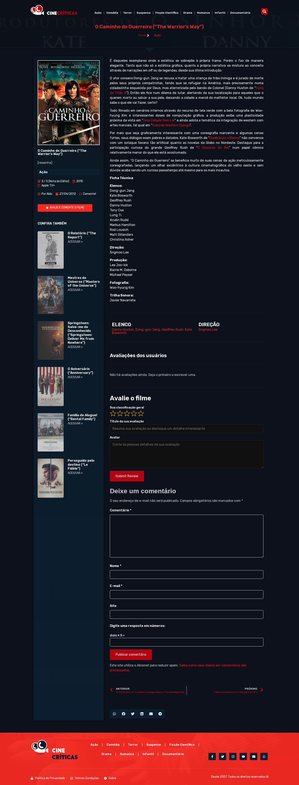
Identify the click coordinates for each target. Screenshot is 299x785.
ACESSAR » (75, 241)
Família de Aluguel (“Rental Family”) (82, 417)
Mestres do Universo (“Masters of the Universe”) (84, 281)
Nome (115, 566)
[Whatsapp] (264, 756)
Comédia (112, 12)
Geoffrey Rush (172, 329)
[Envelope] (253, 756)
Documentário (240, 12)
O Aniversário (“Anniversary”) (80, 371)
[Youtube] (243, 756)
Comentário (120, 510)
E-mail (116, 586)
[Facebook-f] (212, 756)
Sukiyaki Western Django (171, 125)
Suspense (144, 12)
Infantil (220, 12)
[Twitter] (222, 756)
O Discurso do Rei (213, 148)
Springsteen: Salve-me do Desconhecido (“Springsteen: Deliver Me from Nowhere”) (81, 333)
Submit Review (127, 476)
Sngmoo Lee (208, 329)
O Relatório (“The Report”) (82, 235)
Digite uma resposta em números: (137, 626)
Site (113, 606)
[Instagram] (233, 756)
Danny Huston (123, 329)
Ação (98, 12)
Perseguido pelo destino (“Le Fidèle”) (81, 464)
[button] (264, 11)
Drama (187, 12)
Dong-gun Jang (147, 329)
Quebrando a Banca (224, 138)
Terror (127, 12)
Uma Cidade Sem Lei (159, 120)
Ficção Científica (166, 12)
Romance (203, 12)
